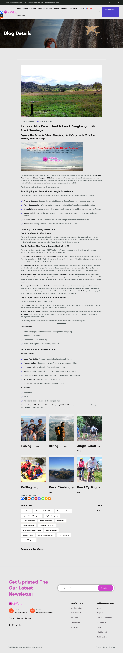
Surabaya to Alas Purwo (39, 233)
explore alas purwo (63, 511)
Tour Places (75, 622)
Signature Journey (45, 8)
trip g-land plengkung (45, 535)
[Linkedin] (32, 498)
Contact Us (73, 8)
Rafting (26, 487)
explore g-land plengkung (31, 516)
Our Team (74, 617)
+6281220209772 (21, 612)
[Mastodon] (39, 498)
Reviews (74, 627)
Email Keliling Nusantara (14, 2)
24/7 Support (76, 613)
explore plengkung (52, 516)
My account (21, 15)
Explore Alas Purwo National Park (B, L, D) (48, 246)
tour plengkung (51, 530)
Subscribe (104, 588)
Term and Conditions (104, 617)
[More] (49, 498)
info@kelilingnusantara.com (46, 612)
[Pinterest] (35, 498)
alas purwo (26, 511)
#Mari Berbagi (102, 632)
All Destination (76, 608)
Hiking (53, 446)
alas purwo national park (43, 511)
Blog (56, 8)
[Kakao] (46, 498)
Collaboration (102, 637)
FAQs (99, 627)
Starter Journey (29, 8)
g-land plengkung (29, 520)
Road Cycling (87, 487)
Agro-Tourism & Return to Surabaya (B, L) (48, 297)
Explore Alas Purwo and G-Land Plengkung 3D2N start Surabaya (51, 405)
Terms (105, 647)
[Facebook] (22, 498)
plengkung (60, 520)
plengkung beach (28, 525)
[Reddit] (29, 498)
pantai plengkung (46, 520)
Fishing (26, 446)
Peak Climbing (59, 487)
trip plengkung (64, 535)
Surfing (64, 8)
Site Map (112, 647)
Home (19, 8)
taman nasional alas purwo (32, 530)
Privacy (98, 647)
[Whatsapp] (42, 498)
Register (100, 613)
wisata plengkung (28, 540)
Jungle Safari (86, 446)
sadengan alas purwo (47, 525)
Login (82, 8)
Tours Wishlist (102, 622)
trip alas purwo (28, 535)
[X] (25, 498)
